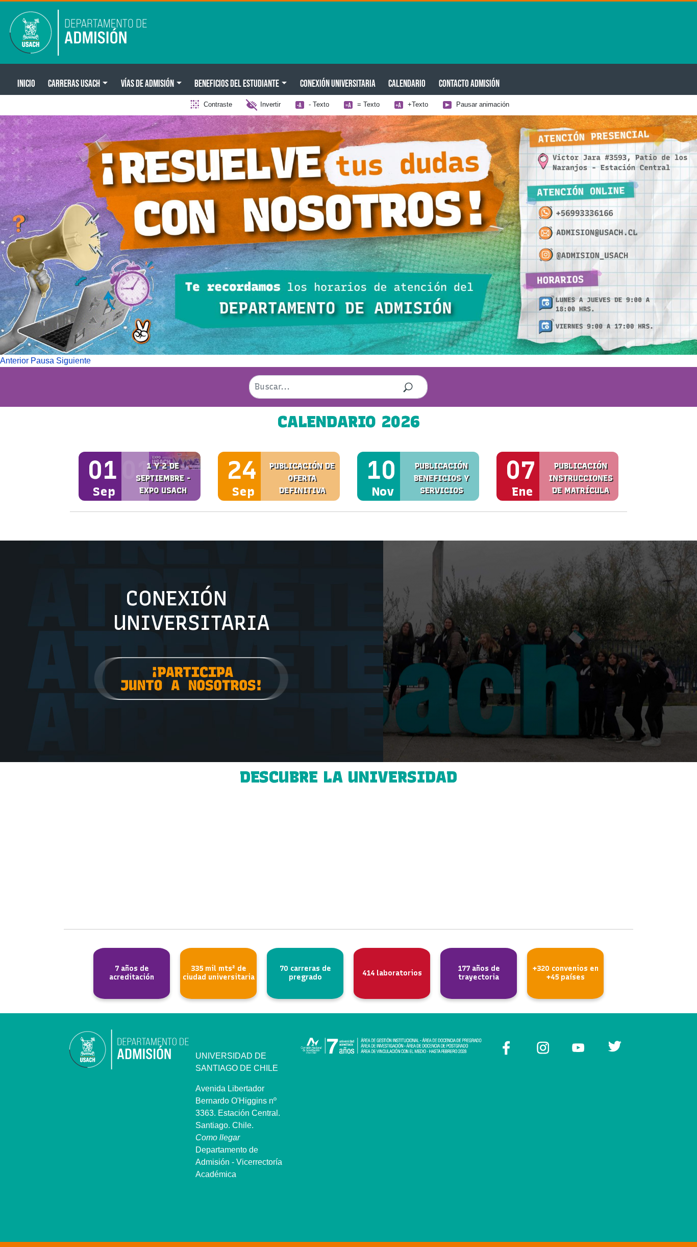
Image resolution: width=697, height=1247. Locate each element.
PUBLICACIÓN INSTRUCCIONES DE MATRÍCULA (581, 478)
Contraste (218, 104)
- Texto (319, 104)
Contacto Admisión (469, 83)
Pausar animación (482, 104)
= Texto (368, 104)
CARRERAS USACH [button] (74, 83)
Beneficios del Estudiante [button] (236, 83)
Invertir (270, 104)
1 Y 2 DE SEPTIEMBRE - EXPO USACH (163, 478)
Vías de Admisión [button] (147, 83)
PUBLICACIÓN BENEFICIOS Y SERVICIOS (441, 478)
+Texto (418, 104)
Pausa (42, 360)
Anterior (14, 360)
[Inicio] (85, 33)
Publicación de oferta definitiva (302, 478)
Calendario (407, 83)
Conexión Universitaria (338, 83)
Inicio (26, 83)
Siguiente (73, 360)
